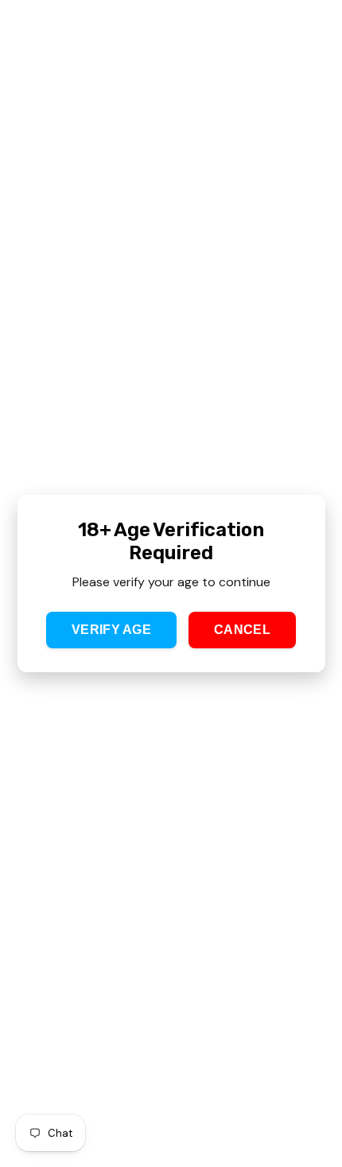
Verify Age (111, 629)
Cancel (242, 629)
